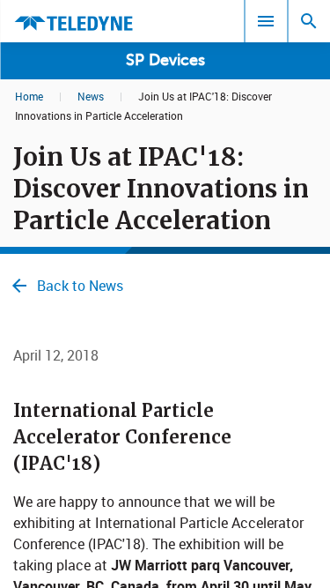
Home (29, 96)
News (90, 96)
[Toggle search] (309, 21)
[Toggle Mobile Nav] (266, 21)
